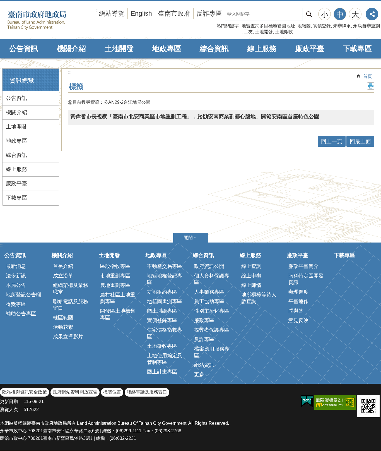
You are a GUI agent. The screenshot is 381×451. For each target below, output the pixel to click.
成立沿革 (63, 276)
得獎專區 (16, 304)
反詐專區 (209, 13)
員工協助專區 (209, 301)
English (141, 13)
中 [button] (340, 14)
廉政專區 (204, 320)
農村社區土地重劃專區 (117, 298)
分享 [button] (372, 14)
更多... (201, 374)
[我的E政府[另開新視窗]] (307, 401)
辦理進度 (298, 292)
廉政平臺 (309, 48)
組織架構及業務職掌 (70, 288)
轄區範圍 (63, 317)
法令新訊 (16, 276)
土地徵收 (284, 31)
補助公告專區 (21, 313)
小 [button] (324, 14)
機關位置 (112, 392)
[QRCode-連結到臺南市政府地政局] (368, 406)
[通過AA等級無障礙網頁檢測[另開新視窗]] (335, 402)
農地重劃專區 (115, 285)
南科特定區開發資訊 (306, 279)
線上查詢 (251, 266)
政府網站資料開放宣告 (75, 392)
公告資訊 (23, 48)
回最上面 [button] (360, 141)
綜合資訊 (214, 48)
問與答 (295, 311)
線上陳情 (251, 285)
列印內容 (370, 86)
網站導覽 (112, 13)
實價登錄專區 (162, 320)
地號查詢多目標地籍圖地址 (268, 25)
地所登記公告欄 (23, 295)
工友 (248, 31)
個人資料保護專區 (211, 279)
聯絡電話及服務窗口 (70, 305)
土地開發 (264, 31)
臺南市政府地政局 (45, 20)
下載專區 (357, 48)
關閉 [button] (188, 237)
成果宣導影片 (68, 336)
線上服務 (261, 48)
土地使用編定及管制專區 (164, 359)
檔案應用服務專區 (211, 352)
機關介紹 (71, 48)
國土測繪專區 (162, 311)
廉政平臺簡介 (303, 266)
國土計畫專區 (162, 372)
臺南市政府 (174, 13)
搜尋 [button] (309, 14)
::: (1, 70)
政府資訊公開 (209, 266)
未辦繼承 (342, 25)
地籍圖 (304, 25)
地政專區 (166, 48)
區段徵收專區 (115, 266)
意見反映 (298, 320)
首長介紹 (63, 266)
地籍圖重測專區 (164, 301)
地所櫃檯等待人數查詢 (258, 298)
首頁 (367, 76)
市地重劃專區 (115, 276)
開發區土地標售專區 (117, 314)
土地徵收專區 (162, 346)
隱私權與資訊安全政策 (24, 392)
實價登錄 (322, 25)
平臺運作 (298, 301)
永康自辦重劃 (366, 25)
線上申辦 (251, 276)
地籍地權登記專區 (164, 279)
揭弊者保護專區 (211, 330)
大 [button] (355, 14)
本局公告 (16, 285)
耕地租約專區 (162, 292)
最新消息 (16, 266)
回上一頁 (331, 141)
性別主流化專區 (211, 311)
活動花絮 (63, 327)
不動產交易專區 (164, 266)
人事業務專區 (209, 292)
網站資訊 (204, 365)
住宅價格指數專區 (164, 333)
